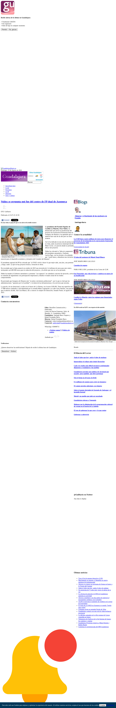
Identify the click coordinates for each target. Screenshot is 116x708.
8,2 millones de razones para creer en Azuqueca (90, 382)
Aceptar (102, 705)
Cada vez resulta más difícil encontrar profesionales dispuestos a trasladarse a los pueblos (91, 367)
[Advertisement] (10, 65)
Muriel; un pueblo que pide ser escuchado (88, 396)
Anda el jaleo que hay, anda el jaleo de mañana (90, 357)
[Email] (5, 208)
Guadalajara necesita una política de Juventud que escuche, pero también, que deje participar (91, 373)
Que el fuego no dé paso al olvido (85, 378)
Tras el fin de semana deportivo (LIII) (90, 578)
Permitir (4, 29)
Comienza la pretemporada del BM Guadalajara (93, 627)
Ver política (110, 705)
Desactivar (5, 351)
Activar (13, 351)
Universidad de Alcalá (81, 247)
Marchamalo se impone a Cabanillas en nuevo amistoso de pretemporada (93, 581)
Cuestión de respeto (80, 265)
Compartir (6, 220)
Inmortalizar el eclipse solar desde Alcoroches (89, 361)
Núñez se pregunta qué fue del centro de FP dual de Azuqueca (34, 201)
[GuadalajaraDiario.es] (8, 168)
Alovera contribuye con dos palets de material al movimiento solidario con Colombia (93, 599)
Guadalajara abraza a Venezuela (85, 400)
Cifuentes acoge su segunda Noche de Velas (92, 609)
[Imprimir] (5, 206)
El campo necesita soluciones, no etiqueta (88, 386)
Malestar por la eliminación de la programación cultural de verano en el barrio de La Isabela (93, 405)
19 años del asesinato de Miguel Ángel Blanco (89, 257)
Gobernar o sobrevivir (81, 414)
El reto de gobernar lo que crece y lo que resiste (90, 410)
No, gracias (13, 29)
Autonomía (78, 303)
